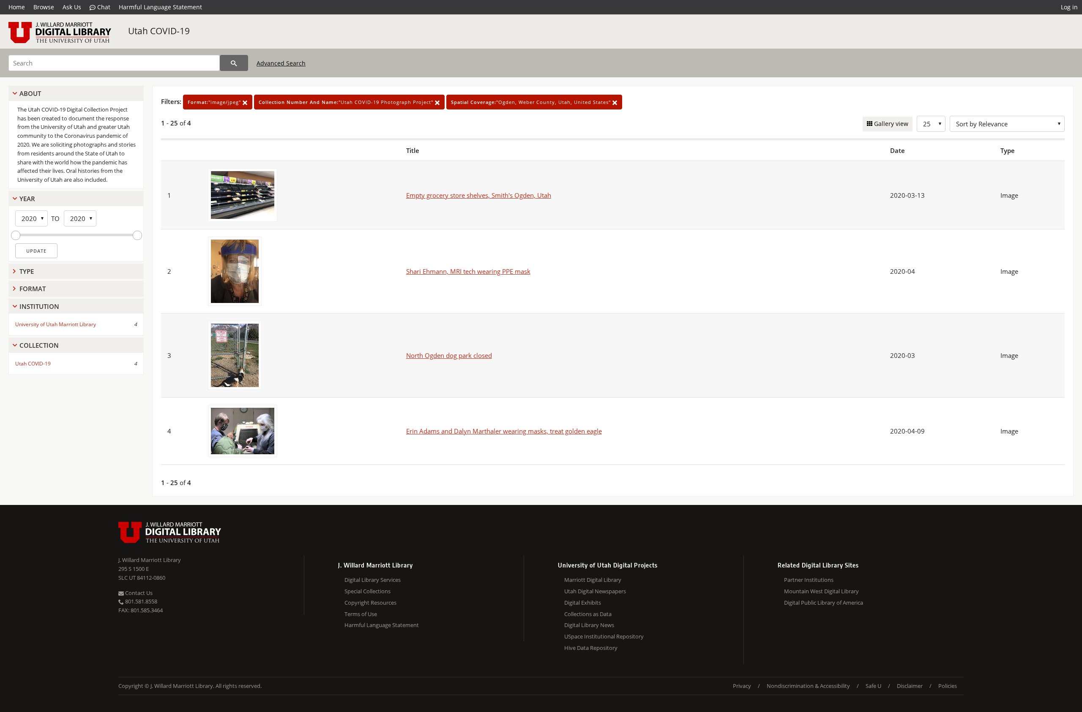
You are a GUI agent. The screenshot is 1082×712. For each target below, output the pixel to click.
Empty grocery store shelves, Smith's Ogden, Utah (478, 195)
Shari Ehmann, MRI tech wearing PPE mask (468, 271)
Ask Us (72, 7)
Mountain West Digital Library (821, 591)
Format (32, 288)
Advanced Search (281, 63)
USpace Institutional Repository (604, 636)
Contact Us (138, 593)
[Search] (234, 63)
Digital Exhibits (582, 602)
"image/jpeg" (215, 102)
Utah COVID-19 (159, 31)
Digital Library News (589, 625)
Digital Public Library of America (823, 602)
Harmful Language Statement (160, 7)
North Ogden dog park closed (449, 355)
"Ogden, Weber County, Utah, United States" (531, 102)
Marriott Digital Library (592, 580)
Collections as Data (588, 614)
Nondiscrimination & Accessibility (808, 686)
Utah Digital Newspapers (595, 591)
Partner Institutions (808, 580)
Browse (43, 7)
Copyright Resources (370, 602)
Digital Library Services (372, 580)
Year (27, 198)
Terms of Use (360, 614)
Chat (103, 7)
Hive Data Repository (591, 648)
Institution (39, 306)
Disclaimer (910, 686)
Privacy (742, 686)
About (30, 93)
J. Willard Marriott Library (149, 560)
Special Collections (367, 591)
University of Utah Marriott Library (55, 324)
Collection (39, 345)
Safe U (873, 686)
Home (16, 7)
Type (26, 271)
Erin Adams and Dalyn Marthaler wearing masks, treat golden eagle (504, 431)
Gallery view (890, 124)
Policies (947, 686)
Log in (1069, 7)
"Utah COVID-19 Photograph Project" (347, 102)
